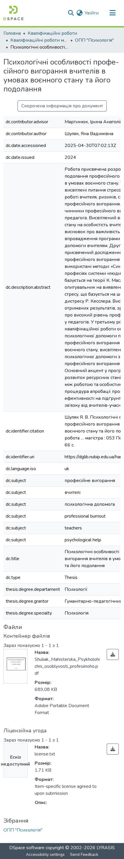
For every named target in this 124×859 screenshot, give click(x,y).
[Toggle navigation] (112, 13)
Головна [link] (12, 33)
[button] (13, 13)
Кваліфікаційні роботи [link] (52, 33)
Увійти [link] (91, 13)
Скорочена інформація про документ (62, 106)
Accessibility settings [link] (45, 854)
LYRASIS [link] (106, 848)
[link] (113, 654)
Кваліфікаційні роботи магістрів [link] (39, 40)
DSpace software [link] (26, 848)
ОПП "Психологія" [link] (94, 40)
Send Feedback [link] (84, 854)
